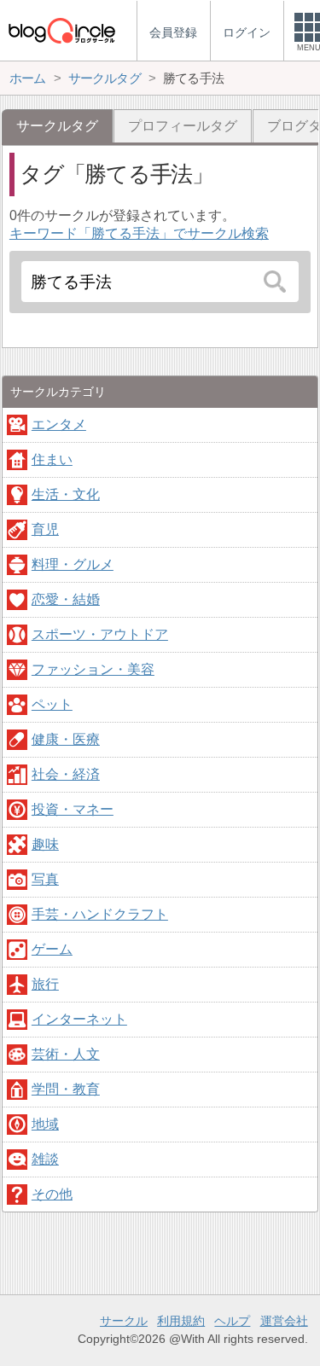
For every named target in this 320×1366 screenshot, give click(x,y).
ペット (52, 704)
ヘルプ (232, 1321)
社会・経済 (66, 774)
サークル (124, 1321)
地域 (45, 1124)
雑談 (45, 1159)
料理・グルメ (72, 564)
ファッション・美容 (93, 669)
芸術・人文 (66, 1054)
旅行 (45, 984)
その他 (52, 1194)
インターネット (79, 1019)
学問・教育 (66, 1089)
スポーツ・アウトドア (100, 634)
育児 (45, 529)
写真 (45, 879)
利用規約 (181, 1321)
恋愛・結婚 (66, 599)
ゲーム (52, 949)
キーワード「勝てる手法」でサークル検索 (139, 233)
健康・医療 (66, 739)
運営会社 (284, 1321)
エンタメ (59, 424)
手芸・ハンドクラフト (100, 914)
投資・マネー (72, 809)
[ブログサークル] (61, 30)
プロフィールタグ (182, 126)
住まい (52, 459)
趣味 (45, 844)
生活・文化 (66, 494)
